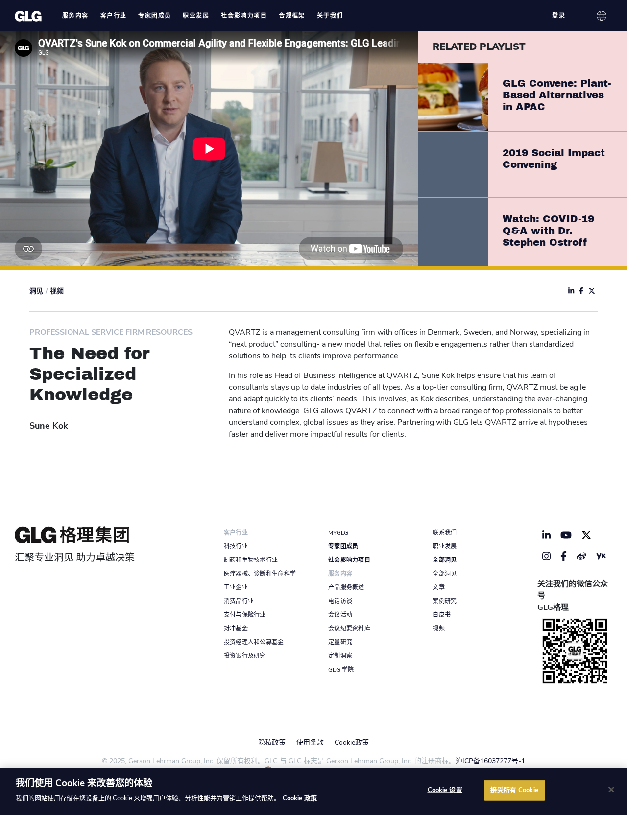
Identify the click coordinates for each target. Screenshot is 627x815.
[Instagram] (547, 556)
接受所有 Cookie (514, 790)
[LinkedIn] (547, 535)
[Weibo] (581, 556)
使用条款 (310, 742)
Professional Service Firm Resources (111, 332)
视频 (57, 291)
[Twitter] (586, 535)
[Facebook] (563, 556)
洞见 (36, 291)
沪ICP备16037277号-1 (490, 761)
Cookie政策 (352, 742)
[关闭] (611, 789)
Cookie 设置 (445, 790)
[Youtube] (566, 535)
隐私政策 (272, 742)
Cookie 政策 (300, 798)
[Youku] (601, 556)
